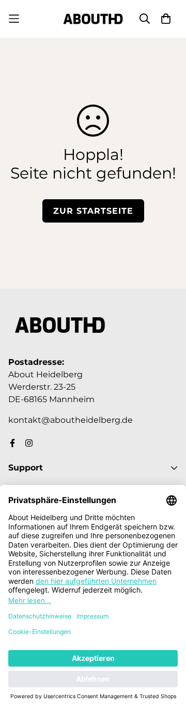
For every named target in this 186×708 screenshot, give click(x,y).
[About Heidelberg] (93, 19)
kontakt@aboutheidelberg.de (70, 420)
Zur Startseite (93, 211)
